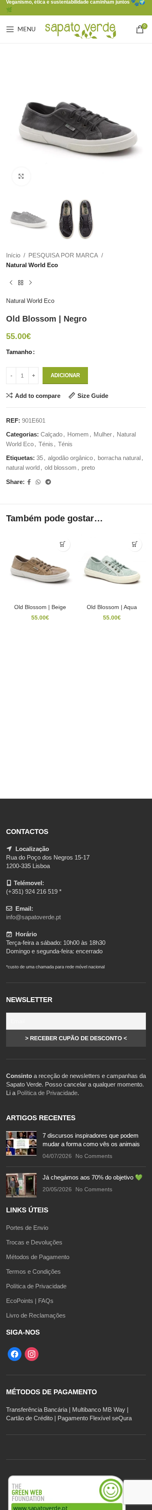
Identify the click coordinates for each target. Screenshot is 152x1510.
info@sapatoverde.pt (33, 917)
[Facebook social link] (29, 482)
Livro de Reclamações (36, 1315)
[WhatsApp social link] (38, 482)
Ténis (46, 444)
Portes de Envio (27, 1227)
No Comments (93, 1156)
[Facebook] (14, 1353)
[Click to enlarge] (21, 176)
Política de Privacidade (47, 1092)
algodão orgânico (70, 457)
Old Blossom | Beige (40, 607)
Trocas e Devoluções (34, 1242)
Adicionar (65, 375)
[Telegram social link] (48, 482)
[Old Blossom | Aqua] (112, 567)
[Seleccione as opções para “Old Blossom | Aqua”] (135, 544)
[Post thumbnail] (21, 1145)
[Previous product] (11, 283)
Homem (78, 434)
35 (39, 457)
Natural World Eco (32, 264)
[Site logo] (80, 28)
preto (88, 467)
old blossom (61, 467)
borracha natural (119, 457)
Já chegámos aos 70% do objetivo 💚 (93, 1177)
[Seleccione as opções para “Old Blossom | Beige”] (63, 544)
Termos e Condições (33, 1271)
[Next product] (30, 283)
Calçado (51, 434)
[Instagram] (32, 1353)
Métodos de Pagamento (37, 1256)
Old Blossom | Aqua (112, 607)
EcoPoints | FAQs (30, 1300)
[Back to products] (21, 283)
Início (13, 255)
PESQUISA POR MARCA (63, 255)
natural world (23, 467)
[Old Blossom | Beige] (40, 567)
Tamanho (19, 351)
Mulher (103, 434)
